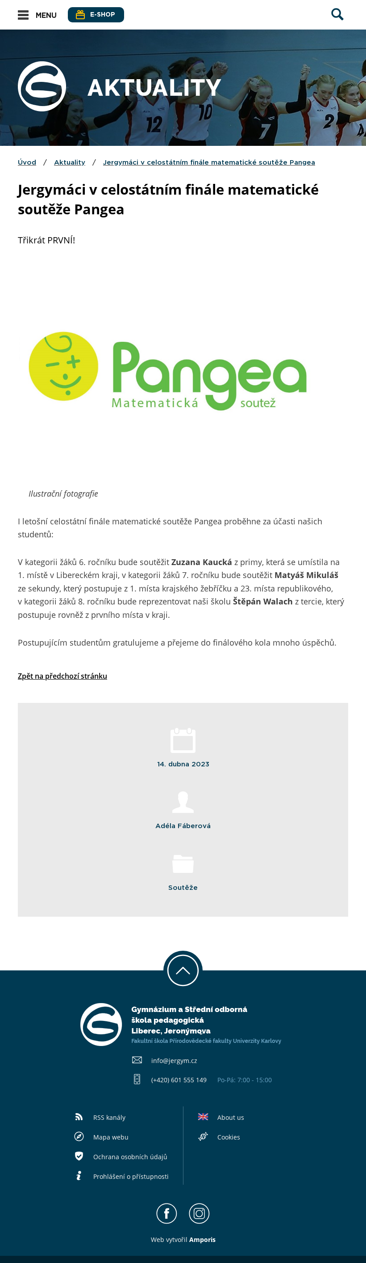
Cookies (228, 1137)
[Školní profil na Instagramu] (199, 1222)
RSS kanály (109, 1117)
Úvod (27, 162)
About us (230, 1117)
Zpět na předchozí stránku (62, 676)
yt (172, 1239)
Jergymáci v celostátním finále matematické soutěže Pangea (209, 162)
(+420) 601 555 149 (179, 1080)
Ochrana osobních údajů (130, 1156)
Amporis (202, 1239)
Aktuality (69, 162)
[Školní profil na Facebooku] (167, 1222)
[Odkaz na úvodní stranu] (42, 109)
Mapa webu (111, 1137)
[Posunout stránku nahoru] (183, 970)
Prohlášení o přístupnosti (131, 1176)
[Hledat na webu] (337, 23)
